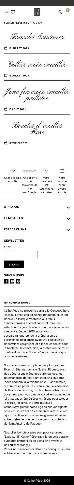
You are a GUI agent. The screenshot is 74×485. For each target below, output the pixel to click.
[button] (7, 12)
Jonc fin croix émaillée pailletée (37, 95)
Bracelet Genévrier (37, 37)
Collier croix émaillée (37, 65)
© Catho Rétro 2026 (37, 480)
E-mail (8, 246)
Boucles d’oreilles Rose (37, 129)
